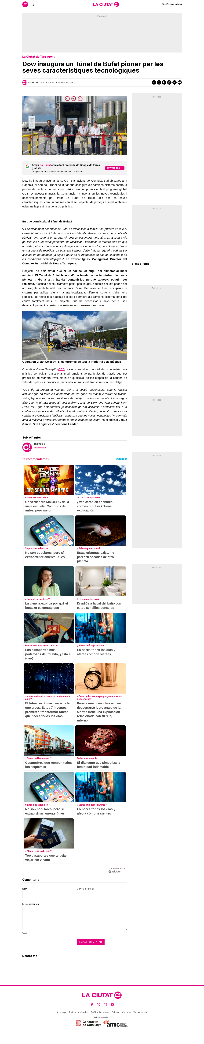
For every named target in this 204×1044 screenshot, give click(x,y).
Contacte (126, 1012)
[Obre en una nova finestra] (88, 1023)
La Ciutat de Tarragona (38, 56)
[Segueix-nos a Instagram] (105, 1005)
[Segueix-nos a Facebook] (92, 1005)
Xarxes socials (140, 1012)
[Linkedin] (164, 82)
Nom (24, 888)
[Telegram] (174, 82)
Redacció (33, 82)
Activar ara (113, 168)
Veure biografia (40, 447)
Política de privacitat (78, 1012)
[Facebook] (154, 82)
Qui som (115, 1012)
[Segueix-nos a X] (99, 1005)
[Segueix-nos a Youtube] (112, 1005)
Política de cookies (100, 1012)
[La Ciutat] (106, 4)
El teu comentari (30, 904)
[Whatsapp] (169, 82)
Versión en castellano (172, 4)
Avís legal (61, 1012)
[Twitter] (159, 82)
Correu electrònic (85, 888)
